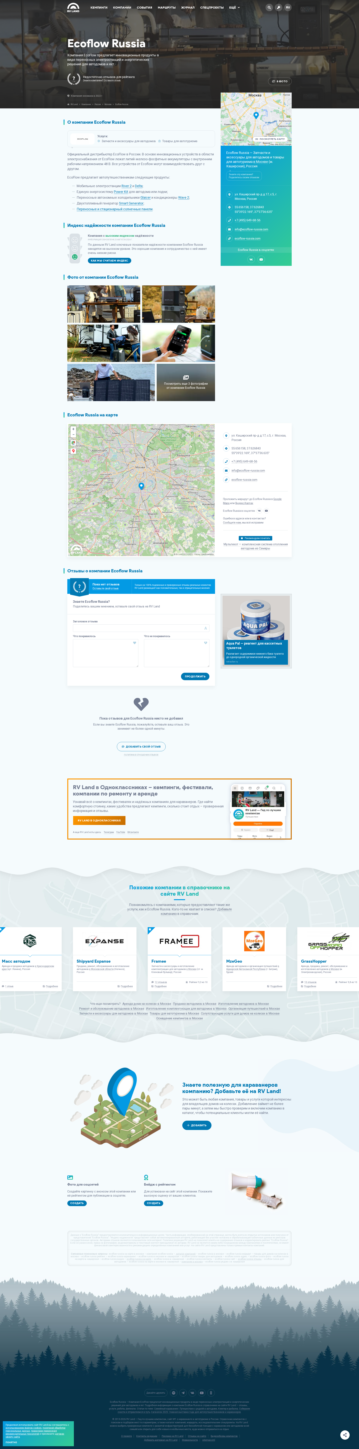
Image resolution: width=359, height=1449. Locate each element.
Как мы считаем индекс (109, 260)
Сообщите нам (232, 522)
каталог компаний (186, 1254)
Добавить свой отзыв (143, 746)
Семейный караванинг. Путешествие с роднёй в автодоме (185, 1408)
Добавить (199, 1125)
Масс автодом (315, 961)
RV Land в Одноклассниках (99, 820)
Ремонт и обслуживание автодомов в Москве (111, 1008)
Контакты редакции (146, 1436)
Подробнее (11, 986)
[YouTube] (261, 259)
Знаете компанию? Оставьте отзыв (102, 80)
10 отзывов (161, 982)
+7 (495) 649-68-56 (247, 220)
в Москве (260, 162)
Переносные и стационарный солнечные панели (115, 209)
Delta (138, 186)
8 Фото (282, 81)
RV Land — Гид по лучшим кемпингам (146, 1419)
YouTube (120, 832)
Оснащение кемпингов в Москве (179, 1018)
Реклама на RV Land (172, 1436)
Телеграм (109, 832)
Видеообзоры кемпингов (224, 1436)
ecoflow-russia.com (247, 238)
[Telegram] (183, 1393)
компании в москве (192, 1261)
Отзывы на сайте (197, 1436)
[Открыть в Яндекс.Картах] (73, 451)
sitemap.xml (208, 1440)
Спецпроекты (212, 7)
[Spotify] (173, 1393)
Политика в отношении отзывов (141, 755)
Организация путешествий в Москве (254, 1008)
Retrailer (234, 961)
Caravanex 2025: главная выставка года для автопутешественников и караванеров (196, 1412)
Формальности (190, 1440)
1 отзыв (308, 986)
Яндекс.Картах (244, 503)
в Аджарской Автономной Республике (103, 967)
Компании (122, 7)
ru (288, 7)
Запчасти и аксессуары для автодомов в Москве (113, 1013)
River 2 (127, 186)
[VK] (192, 1393)
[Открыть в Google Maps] (73, 443)
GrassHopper (164, 961)
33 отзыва (235, 986)
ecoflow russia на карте (139, 1259)
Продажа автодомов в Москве (194, 1004)
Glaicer (145, 197)
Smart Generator (131, 203)
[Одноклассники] (211, 1393)
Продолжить (195, 676)
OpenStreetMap (207, 554)
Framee (9, 961)
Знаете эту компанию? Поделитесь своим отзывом (244, 176)
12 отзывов (11, 982)
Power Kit (121, 192)
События (144, 7)
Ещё (232, 7)
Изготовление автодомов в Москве (243, 1004)
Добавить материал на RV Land (160, 1440)
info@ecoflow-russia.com (251, 229)
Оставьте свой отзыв (106, 588)
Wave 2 (183, 197)
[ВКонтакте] (251, 259)
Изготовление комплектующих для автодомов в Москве (186, 1008)
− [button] (73, 434)
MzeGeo (85, 961)
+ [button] (73, 429)
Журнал (188, 7)
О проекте (126, 1436)
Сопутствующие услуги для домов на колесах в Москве (240, 1013)
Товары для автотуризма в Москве (174, 1013)
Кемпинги (99, 7)
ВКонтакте (133, 832)
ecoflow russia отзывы (250, 1259)
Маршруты (167, 7)
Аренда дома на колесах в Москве (146, 1004)
